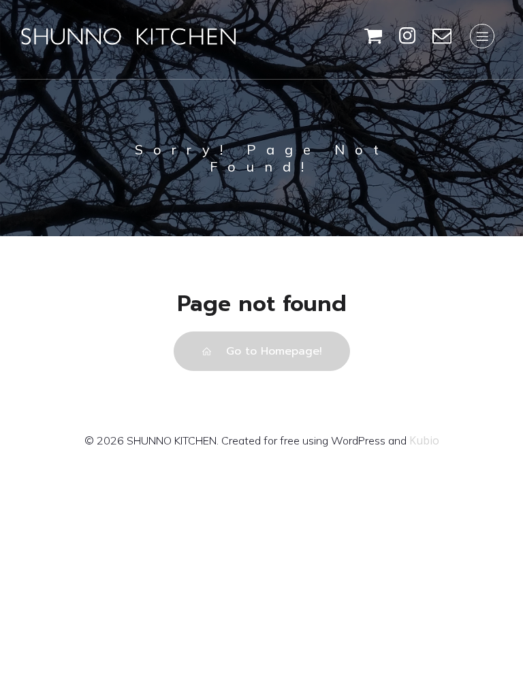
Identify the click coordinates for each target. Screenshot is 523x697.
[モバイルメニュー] (482, 36)
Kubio (424, 440)
